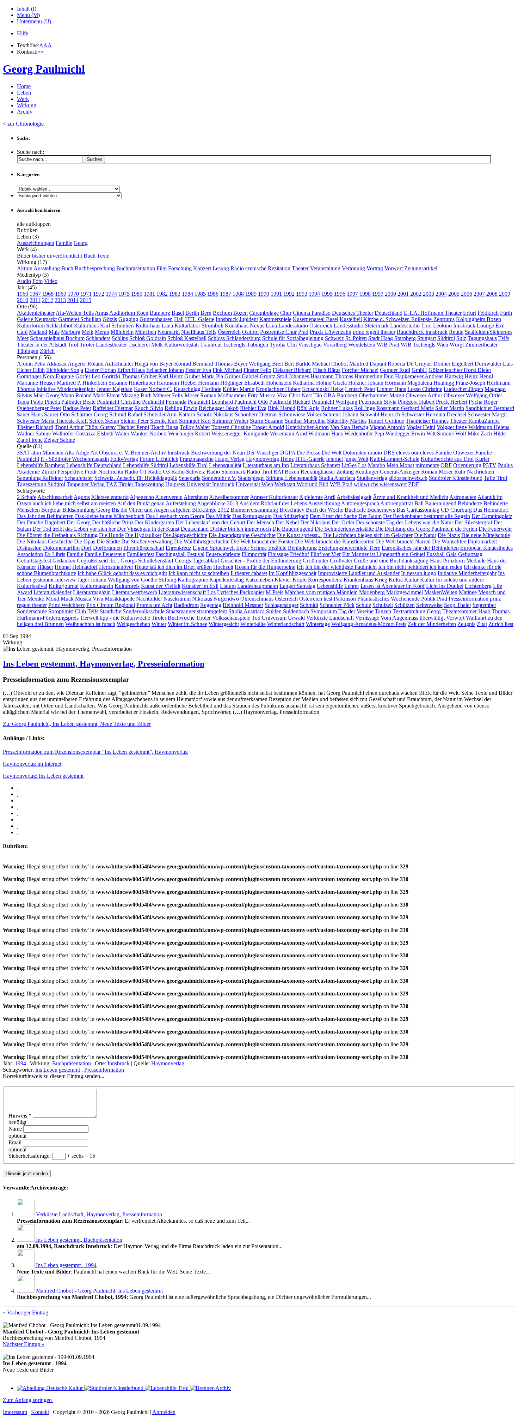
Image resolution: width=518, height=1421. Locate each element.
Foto (37, 281)
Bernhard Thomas (212, 364)
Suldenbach (296, 611)
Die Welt (331, 453)
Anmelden (163, 1412)
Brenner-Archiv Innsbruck (160, 453)
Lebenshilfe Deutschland (94, 465)
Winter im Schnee (187, 624)
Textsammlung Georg (417, 611)
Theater (300, 268)
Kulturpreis (127, 586)
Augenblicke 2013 (217, 503)
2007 (479, 294)
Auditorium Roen (128, 313)
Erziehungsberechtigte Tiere (349, 548)
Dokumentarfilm (61, 548)
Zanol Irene (30, 440)
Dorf (86, 548)
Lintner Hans (391, 389)
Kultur (411, 580)
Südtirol (446, 338)
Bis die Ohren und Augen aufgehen (151, 510)
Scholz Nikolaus (215, 414)
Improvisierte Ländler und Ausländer (359, 573)
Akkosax (57, 364)
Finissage (278, 554)
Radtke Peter (77, 408)
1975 (124, 294)
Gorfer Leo (87, 376)
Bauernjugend (440, 503)
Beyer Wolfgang (252, 364)
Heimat (63, 567)
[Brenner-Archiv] (210, 1388)
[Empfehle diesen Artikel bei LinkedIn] (17, 832)
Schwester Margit (487, 414)
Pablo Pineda (45, 402)
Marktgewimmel (404, 592)
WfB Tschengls (418, 345)
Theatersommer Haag (466, 611)
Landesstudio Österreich (305, 326)
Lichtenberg (478, 586)
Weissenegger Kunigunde (240, 433)
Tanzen (383, 611)
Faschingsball (170, 554)
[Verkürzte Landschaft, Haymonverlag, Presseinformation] (26, 1214)
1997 (352, 294)
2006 (466, 294)
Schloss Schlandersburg (234, 338)
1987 (225, 294)
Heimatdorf (85, 567)
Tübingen (257, 345)
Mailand (38, 332)
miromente (427, 465)
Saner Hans (30, 414)
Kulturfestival (32, 586)
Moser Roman (200, 395)
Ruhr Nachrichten (474, 472)
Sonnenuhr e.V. (219, 478)
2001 (403, 294)
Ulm (292, 345)
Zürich (47, 351)
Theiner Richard (35, 427)
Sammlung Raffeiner (40, 478)
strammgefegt (212, 611)
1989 (251, 294)
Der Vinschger (262, 453)
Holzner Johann (365, 383)
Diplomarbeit (482, 541)
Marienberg (372, 592)
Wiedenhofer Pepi (364, 433)
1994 (314, 294)
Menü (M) (28, 15)
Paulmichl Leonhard (210, 402)
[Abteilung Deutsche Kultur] (50, 1388)
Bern (206, 313)
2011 (35, 300)
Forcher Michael (360, 370)
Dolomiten (354, 453)
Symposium (323, 611)
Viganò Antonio (387, 427)
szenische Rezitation (267, 268)
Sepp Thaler (457, 605)
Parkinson (345, 599)
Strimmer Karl (195, 421)
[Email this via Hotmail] (17, 820)
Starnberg (405, 338)
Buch (89, 256)
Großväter (341, 561)
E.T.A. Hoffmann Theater (433, 313)
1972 (98, 294)
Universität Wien (254, 484)
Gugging (128, 319)
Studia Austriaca (337, 478)
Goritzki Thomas (121, 376)
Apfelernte (311, 497)
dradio (375, 453)
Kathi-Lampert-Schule (394, 459)
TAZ (111, 484)
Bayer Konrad (175, 364)
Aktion (24, 268)
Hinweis (19, 1116)
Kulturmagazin (96, 586)
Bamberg (160, 313)
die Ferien (466, 529)
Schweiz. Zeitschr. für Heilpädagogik (135, 478)
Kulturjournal (64, 586)
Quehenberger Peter (39, 408)
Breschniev (291, 510)
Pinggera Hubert (416, 402)
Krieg (381, 580)
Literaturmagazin (92, 592)
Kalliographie (193, 580)
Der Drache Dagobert (41, 522)
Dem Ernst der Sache (333, 516)
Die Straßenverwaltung (147, 541)
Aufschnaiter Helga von (131, 364)
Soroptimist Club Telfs (73, 611)
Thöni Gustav (100, 427)
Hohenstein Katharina (290, 383)
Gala (451, 554)
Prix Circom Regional (110, 605)
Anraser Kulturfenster (274, 497)
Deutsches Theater (352, 313)
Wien (442, 345)
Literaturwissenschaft (182, 592)
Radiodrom (186, 605)
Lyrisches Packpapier (240, 592)
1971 (86, 294)
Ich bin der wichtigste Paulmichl (341, 567)
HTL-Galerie (199, 319)
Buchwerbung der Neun (218, 453)
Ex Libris (54, 554)
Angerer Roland (86, 364)
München (145, 332)
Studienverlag (372, 478)
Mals (54, 332)
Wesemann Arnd (288, 433)
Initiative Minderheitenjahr (65, 389)
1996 (339, 294)
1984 (187, 294)
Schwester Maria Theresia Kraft (52, 421)
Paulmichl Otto (251, 402)
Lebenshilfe (330, 586)
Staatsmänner (181, 611)
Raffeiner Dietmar (113, 408)
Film (161, 268)
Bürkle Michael (312, 364)
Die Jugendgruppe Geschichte (242, 535)
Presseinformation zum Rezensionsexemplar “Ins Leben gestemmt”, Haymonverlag (95, 752)
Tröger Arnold (268, 427)
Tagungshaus (482, 338)
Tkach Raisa (164, 427)
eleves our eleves (415, 453)
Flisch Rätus (326, 370)
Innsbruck (227, 319)
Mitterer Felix (168, 395)
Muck (67, 599)
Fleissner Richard (292, 370)
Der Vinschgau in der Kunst (148, 529)
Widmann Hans (325, 433)
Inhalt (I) (26, 9)
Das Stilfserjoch (290, 516)
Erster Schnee (251, 548)
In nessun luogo (418, 573)
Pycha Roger (483, 402)
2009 (504, 294)
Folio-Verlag (124, 459)
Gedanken (64, 561)
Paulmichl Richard (289, 402)
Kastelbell (351, 319)
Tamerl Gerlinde (386, 421)
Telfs (503, 338)
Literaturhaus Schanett (315, 465)
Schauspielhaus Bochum (57, 338)
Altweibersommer (229, 497)
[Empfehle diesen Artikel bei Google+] (17, 800)
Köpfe (299, 580)
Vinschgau (310, 345)
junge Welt (356, 459)
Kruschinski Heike (323, 389)
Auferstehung (181, 503)
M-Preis (274, 592)
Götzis (110, 319)
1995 (327, 294)
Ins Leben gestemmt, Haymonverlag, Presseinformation (103, 663)
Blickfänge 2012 (210, 510)
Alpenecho (142, 497)
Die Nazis (449, 535)
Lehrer (351, 586)
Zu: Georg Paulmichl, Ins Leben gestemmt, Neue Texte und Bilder (77, 724)
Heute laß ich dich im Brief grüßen (173, 567)
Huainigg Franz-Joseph (459, 383)
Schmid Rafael (125, 414)
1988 (238, 294)
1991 (276, 294)
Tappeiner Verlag (86, 484)
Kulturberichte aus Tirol (447, 459)
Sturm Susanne (266, 421)
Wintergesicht (224, 624)
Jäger (83, 580)
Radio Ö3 (159, 472)
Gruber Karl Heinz (162, 376)
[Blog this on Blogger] (17, 826)
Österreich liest (315, 599)
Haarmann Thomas (331, 376)
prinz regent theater (374, 332)
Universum (274, 618)
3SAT (23, 453)
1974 (111, 294)
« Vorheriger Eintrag (25, 1312)
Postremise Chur (278, 332)
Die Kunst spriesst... (299, 535)
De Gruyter (419, 364)
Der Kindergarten (154, 522)
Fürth (506, 313)
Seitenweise (429, 605)
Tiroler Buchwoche (173, 618)
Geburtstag (470, 554)
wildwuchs (366, 484)
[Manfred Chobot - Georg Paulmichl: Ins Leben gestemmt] (26, 1291)
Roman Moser (437, 472)
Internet (334, 459)
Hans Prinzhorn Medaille (458, 561)
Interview (65, 580)
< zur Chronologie (23, 124)
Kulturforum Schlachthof (45, 326)
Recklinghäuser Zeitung (327, 472)
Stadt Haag (380, 338)
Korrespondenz (325, 580)
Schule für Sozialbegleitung (292, 338)
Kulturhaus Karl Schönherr (104, 326)
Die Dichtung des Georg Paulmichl (414, 529)
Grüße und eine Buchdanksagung (391, 561)
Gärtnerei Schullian (79, 319)
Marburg (70, 332)
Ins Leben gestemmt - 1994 (66, 1265)
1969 (60, 294)
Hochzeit (223, 567)
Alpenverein (169, 497)
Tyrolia (277, 345)
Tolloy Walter (195, 427)
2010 (22, 300)
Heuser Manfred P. (60, 383)
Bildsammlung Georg (86, 510)
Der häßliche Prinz (113, 522)
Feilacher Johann (165, 370)
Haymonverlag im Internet (32, 764)
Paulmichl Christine (119, 402)
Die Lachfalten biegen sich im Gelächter (368, 535)
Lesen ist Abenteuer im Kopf (392, 586)
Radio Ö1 (136, 472)
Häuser (45, 567)
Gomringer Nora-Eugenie (45, 376)
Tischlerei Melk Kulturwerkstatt (163, 345)
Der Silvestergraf (473, 522)
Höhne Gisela (331, 383)
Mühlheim (122, 332)
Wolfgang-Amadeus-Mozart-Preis (368, 624)
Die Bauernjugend (292, 529)
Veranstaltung (325, 268)
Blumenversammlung (254, 510)
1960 (22, 294)
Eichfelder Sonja (64, 370)
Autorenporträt (396, 503)
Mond (52, 599)
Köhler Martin (238, 389)
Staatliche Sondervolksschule (132, 611)
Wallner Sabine (34, 433)
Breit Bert (283, 364)
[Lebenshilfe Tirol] (167, 1388)
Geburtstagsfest (34, 561)
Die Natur (425, 535)
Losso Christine (424, 389)
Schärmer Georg (89, 414)
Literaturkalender (52, 592)
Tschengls (234, 345)
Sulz (461, 338)
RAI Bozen (286, 472)
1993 (301, 294)
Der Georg (79, 522)
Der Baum (370, 516)
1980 (136, 294)
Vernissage (367, 618)
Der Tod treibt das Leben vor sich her (74, 529)
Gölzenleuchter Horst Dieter (459, 370)
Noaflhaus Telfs (198, 332)
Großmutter (315, 561)
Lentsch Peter (360, 389)
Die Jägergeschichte (185, 535)
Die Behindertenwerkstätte (344, 529)
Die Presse (308, 453)
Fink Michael (227, 370)
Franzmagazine (197, 459)
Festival (195, 554)
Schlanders (98, 338)
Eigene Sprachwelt (214, 548)
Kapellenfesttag (226, 580)
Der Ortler (343, 522)
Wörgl (457, 345)
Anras (101, 313)
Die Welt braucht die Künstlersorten (335, 541)
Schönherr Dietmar (256, 414)
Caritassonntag (423, 510)
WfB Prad (388, 345)
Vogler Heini (421, 427)
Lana (271, 326)
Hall (179, 319)
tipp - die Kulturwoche (125, 618)
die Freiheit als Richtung (70, 535)
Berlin (192, 313)
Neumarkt (169, 332)
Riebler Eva (253, 408)
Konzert (202, 268)
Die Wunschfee (449, 541)
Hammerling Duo (374, 376)
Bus (400, 510)
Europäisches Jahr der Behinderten (420, 548)
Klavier (283, 580)
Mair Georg (46, 395)
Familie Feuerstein (105, 554)
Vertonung (353, 268)
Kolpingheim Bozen (478, 319)
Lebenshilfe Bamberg (41, 465)
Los (362, 465)
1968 (48, 294)
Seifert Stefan (104, 421)
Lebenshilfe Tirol (188, 465)
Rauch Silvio (148, 408)
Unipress (175, 484)
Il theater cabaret (248, 573)
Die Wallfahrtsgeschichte (201, 541)
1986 (212, 294)
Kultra (396, 580)
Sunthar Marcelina (305, 421)
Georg (81, 243)
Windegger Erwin (405, 433)
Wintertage (318, 624)
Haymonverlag (262, 459)
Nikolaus (202, 599)
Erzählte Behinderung (292, 548)
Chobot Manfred (349, 364)
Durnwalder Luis (494, 364)
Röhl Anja (308, 408)
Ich (300, 567)
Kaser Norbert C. (153, 389)
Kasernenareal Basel (315, 319)
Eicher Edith (31, 370)
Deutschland (388, 313)
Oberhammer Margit (381, 395)
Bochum (222, 313)
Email (15, 1142)
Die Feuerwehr (495, 529)
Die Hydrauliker (143, 535)
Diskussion (29, 548)
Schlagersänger (281, 605)
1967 (35, 294)
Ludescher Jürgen (463, 389)
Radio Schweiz (188, 472)
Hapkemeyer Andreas (419, 376)
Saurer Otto (57, 414)
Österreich (229, 332)
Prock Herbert (451, 402)
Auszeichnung (324, 503)
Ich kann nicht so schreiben (198, 573)
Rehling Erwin (181, 408)
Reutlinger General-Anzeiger (387, 472)
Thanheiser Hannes (427, 421)
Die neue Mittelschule (485, 535)
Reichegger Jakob (219, 408)
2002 (415, 294)
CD (445, 510)
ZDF (413, 484)
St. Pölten (356, 338)
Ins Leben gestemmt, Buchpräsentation (79, 1240)
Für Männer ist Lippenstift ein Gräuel (383, 554)
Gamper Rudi (395, 370)
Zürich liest (500, 624)
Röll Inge (364, 408)
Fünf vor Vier (325, 554)
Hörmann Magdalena (408, 383)
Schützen (404, 605)
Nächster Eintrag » (23, 1344)
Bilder (24, 256)
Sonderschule (32, 611)
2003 (428, 294)
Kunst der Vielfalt (160, 586)
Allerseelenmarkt (110, 497)
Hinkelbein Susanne (104, 383)
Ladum (228, 586)
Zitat (482, 624)
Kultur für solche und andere (452, 580)
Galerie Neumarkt (37, 319)
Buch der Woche (324, 510)
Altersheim (196, 497)
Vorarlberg (335, 345)
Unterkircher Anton (307, 427)
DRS (389, 453)
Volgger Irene (452, 427)
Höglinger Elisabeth (242, 383)
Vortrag (374, 268)
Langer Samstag (297, 586)
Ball (419, 503)
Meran (102, 332)
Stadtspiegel (251, 478)
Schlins (120, 338)
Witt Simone (440, 433)
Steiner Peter (135, 421)
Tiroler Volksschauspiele (223, 618)
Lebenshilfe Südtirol (145, 465)
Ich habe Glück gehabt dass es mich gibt (122, 573)
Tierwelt (89, 618)
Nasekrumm (177, 599)
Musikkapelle (120, 599)
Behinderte (470, 503)
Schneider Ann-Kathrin (169, 414)
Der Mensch (260, 522)
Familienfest (140, 554)
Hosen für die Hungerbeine (265, 567)
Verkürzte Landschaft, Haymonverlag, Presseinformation (99, 1214)
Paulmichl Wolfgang (334, 402)
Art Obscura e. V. (109, 453)
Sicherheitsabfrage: (29, 1156)
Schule (363, 605)
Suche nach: (30, 152)
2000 (390, 294)
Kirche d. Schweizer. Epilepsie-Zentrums (409, 319)
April (329, 497)
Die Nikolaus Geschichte (45, 541)
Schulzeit (382, 605)
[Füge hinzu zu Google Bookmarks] (17, 807)
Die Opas (84, 541)
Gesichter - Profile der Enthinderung (261, 561)
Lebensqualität (225, 465)
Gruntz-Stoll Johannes (284, 376)
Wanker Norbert (149, 433)
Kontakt (40, 1412)
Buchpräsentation (135, 268)
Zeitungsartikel (420, 268)
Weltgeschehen (133, 624)
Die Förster (29, 535)
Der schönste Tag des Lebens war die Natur (404, 522)
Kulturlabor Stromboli (198, 326)
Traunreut (211, 345)
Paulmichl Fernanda (164, 402)
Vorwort (393, 268)
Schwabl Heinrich (380, 414)
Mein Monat (400, 465)
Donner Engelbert (453, 364)
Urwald (296, 618)
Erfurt (469, 313)
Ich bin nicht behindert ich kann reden (420, 567)
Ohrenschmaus (256, 599)
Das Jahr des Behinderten (45, 516)
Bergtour (51, 510)
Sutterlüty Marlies (346, 421)
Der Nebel (287, 522)
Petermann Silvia (377, 402)
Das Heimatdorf (491, 510)
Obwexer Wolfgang (466, 395)
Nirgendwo (226, 599)
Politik (428, 599)
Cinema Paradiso (312, 313)
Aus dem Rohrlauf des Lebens (273, 503)
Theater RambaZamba (475, 421)
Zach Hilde (493, 433)
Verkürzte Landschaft (330, 618)
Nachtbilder (149, 599)
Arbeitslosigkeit (354, 497)
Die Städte (108, 541)
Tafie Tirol (495, 478)
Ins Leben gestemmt (57, 1070)
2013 (60, 300)
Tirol (73, 345)
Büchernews (381, 510)
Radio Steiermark (225, 472)
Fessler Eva (198, 370)
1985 (200, 294)
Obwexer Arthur (424, 395)
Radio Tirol (259, 472)
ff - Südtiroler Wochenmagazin (75, 459)
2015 (85, 300)
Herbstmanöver (116, 567)
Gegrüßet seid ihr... (98, 561)
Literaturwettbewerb (134, 592)
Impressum (15, 1412)
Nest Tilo (312, 395)
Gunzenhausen (156, 319)
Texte (103, 256)
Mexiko (35, 599)
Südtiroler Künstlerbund (455, 478)
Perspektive (70, 472)
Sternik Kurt (164, 421)
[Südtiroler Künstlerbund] (114, 1388)
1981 (149, 294)
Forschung (180, 268)
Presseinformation (468, 599)
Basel (178, 313)
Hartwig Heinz (461, 376)
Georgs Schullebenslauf (147, 561)
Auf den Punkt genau (141, 503)
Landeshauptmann (257, 586)
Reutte (456, 332)
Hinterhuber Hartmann (154, 383)
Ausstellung (46, 268)
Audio (24, 281)
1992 (289, 294)
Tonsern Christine (231, 427)
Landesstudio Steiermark (361, 326)
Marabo (376, 465)
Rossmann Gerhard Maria (405, 408)
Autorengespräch (360, 503)
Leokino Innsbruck (454, 326)
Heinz (287, 459)
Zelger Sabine (59, 440)
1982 (162, 294)
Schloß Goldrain (147, 338)
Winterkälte (253, 624)
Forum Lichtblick (159, 459)
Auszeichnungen (35, 243)
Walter (122, 433)
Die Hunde (111, 535)
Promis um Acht (154, 605)
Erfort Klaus (131, 370)
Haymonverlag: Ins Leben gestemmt (43, 776)
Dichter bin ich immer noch (240, 529)
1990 (263, 294)
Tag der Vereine (356, 611)
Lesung (220, 268)
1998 (365, 294)
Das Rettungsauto (252, 516)
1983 (174, 294)
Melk (87, 332)
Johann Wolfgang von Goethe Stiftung (133, 580)
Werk (23, 99)
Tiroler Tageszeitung (141, 484)
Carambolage (264, 313)
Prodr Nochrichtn (104, 472)
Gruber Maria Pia (203, 376)
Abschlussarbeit (55, 497)
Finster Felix (257, 370)
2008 (492, 294)
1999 (377, 294)
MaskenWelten (440, 592)
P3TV (490, 465)
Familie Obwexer (454, 453)
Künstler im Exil (200, 586)
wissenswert (393, 484)
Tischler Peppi (133, 427)
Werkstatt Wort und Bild (301, 484)
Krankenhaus (358, 580)
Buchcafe (355, 510)
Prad (303, 332)
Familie (64, 243)
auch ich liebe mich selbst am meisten (74, 503)
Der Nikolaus (315, 522)
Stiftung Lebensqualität (291, 478)
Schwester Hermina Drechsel (433, 414)
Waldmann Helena (489, 427)
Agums (82, 497)
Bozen (240, 313)
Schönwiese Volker (299, 414)
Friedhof (299, 554)
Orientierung (467, 465)
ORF (446, 465)
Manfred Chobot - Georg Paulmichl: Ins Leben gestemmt (99, 1291)
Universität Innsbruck (210, 484)
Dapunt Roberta (387, 364)
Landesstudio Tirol (411, 326)
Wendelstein (361, 345)
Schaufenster (78, 478)
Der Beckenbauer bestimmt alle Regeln (426, 516)
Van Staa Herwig (349, 427)
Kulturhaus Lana (154, 326)
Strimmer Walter (230, 421)
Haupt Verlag (230, 459)
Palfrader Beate (78, 402)
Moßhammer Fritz (238, 395)
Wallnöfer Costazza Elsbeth (82, 433)
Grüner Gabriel (241, 376)
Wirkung (26, 105)
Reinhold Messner (243, 605)
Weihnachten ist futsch (90, 624)
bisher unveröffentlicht (57, 256)
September (484, 605)
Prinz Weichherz (66, 605)
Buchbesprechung (95, 268)
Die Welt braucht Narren (403, 541)
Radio (237, 268)
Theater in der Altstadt (41, 345)
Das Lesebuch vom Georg (175, 516)
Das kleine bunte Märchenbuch (109, 516)
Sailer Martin (449, 408)
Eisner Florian (100, 370)
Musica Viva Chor (279, 395)
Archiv (24, 112)
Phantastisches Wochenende (388, 599)
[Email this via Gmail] (17, 813)
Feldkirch (488, 313)
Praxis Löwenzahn (330, 332)
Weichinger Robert (189, 433)
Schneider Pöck (337, 605)
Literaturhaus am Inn (266, 465)
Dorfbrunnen (107, 548)
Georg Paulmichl (44, 68)
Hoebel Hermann (199, 383)
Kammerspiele (275, 319)
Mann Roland (76, 395)
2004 (441, 294)
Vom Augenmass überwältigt (413, 618)
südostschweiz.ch (408, 478)
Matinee (468, 592)
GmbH (419, 370)
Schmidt (309, 605)
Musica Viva (89, 599)
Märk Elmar (106, 395)
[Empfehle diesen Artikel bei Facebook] (17, 788)
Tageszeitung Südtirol (41, 484)
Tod (256, 618)
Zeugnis (466, 624)
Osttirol (250, 332)
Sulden (274, 611)
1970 (73, 294)
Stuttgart (426, 338)
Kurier (482, 459)
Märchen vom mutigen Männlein (321, 592)
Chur (285, 313)
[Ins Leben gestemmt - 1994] (26, 1265)
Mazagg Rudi (136, 395)
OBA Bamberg (340, 395)
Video (50, 281)
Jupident (248, 319)
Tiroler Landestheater (103, 345)
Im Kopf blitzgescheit (292, 573)
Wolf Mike (467, 433)
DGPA (287, 453)
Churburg (461, 510)
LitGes (349, 465)
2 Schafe (26, 497)
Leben (24, 93)
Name (15, 1129)
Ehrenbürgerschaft (143, 548)
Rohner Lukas (337, 408)
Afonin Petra (31, 364)
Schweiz (334, 338)
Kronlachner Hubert (278, 389)
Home (24, 86)
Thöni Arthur (69, 427)
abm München (47, 453)
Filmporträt (254, 554)
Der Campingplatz (491, 516)
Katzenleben (259, 580)
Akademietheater (36, 313)
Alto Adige (76, 453)
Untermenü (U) (34, 21)
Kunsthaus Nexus (244, 326)
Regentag (210, 605)
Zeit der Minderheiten (432, 624)
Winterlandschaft (285, 624)
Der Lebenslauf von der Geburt (210, 522)
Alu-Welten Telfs (75, 313)
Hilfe (22, 33)
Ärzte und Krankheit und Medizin (410, 497)
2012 (47, 300)
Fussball (435, 554)
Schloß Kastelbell (186, 338)
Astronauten (462, 497)
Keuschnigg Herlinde (197, 389)
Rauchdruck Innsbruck (422, 332)
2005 (454, 294)
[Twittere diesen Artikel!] (17, 794)
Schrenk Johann (340, 414)
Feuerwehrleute (223, 554)
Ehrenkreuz (178, 548)
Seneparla (190, 478)
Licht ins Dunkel (444, 586)
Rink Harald (281, 408)
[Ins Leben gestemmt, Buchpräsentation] (26, 1240)
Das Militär (218, 516)
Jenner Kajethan (114, 389)
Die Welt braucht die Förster (262, 541)
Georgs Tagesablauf (197, 561)
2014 (73, 300)
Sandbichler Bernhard (489, 408)
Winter (159, 624)
